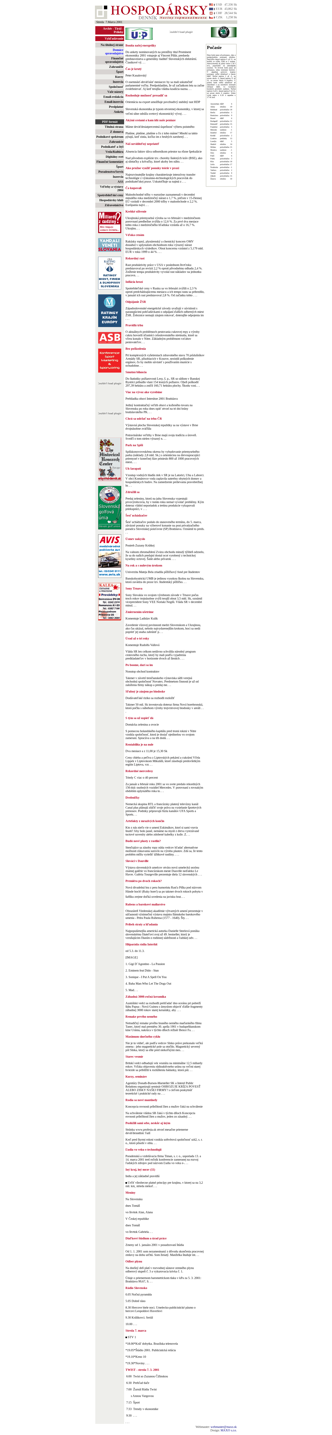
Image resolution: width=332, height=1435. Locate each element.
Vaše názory (115, 91)
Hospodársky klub (111, 200)
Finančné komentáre (109, 161)
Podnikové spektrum (109, 136)
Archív (107, 28)
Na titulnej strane (112, 45)
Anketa (118, 111)
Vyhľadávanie (114, 38)
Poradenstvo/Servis (110, 171)
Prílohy (118, 32)
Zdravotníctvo (114, 205)
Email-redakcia (113, 96)
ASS (120, 181)
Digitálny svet (114, 156)
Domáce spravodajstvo (114, 51)
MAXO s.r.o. (229, 1430)
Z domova (116, 131)
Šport (119, 71)
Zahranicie (116, 141)
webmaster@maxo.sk (224, 1426)
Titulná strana (114, 126)
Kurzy (119, 76)
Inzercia (118, 81)
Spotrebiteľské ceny (110, 195)
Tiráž (118, 28)
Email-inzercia (114, 101)
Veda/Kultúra (114, 151)
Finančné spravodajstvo (114, 60)
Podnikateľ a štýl (112, 146)
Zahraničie (116, 66)
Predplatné (116, 106)
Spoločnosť (116, 86)
